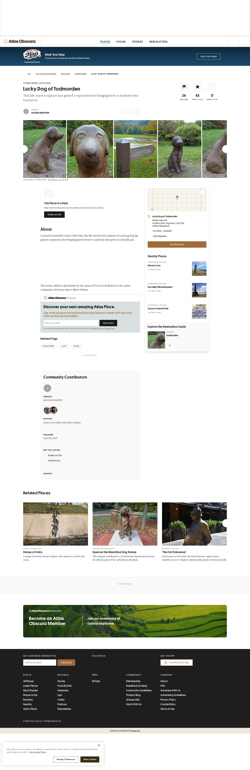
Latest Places (30, 686)
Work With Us (133, 704)
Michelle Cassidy (72, 423)
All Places (28, 681)
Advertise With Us (170, 690)
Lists (59, 695)
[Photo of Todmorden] (156, 340)
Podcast (62, 704)
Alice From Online (52, 423)
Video (61, 700)
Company (166, 675)
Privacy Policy (97, 328)
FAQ (162, 686)
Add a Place (30, 709)
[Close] (99, 745)
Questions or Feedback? (125, 731)
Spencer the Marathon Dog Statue (114, 552)
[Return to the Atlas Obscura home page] (20, 41)
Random (28, 700)
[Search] (244, 41)
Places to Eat (30, 695)
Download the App (179, 662)
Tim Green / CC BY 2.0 (58, 180)
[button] (184, 86)
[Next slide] (226, 149)
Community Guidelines (138, 690)
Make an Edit (54, 214)
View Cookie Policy (37, 752)
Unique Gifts (133, 700)
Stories (61, 681)
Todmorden (172, 335)
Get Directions (177, 244)
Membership (133, 681)
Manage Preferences (66, 759)
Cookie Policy (168, 704)
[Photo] (199, 268)
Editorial (63, 675)
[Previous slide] (24, 149)
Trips (95, 675)
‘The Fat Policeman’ (174, 552)
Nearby (27, 704)
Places (27, 675)
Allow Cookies (89, 759)
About (164, 681)
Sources (47, 474)
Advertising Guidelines (173, 695)
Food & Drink (64, 686)
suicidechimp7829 (40, 113)
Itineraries (62, 690)
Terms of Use (109, 328)
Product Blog (133, 695)
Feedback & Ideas (136, 686)
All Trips (96, 681)
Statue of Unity (32, 552)
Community (133, 675)
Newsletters (64, 709)
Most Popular (30, 690)
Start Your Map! (208, 56)
